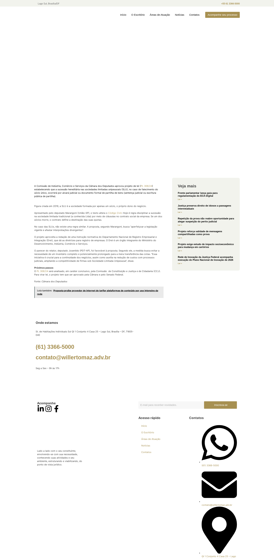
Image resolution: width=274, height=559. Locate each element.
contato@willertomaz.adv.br (73, 357)
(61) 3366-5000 (55, 347)
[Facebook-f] (56, 408)
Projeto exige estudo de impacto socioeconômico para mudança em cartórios (206, 245)
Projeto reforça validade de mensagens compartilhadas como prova (200, 233)
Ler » (180, 199)
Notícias (179, 14)
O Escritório (138, 14)
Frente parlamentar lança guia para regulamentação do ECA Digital (197, 194)
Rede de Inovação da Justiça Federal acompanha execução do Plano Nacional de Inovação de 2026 (205, 258)
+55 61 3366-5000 (230, 3)
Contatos (194, 14)
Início (123, 14)
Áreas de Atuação (160, 14)
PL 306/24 (146, 186)
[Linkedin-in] (40, 408)
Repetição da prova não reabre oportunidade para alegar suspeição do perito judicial (206, 220)
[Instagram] (48, 408)
